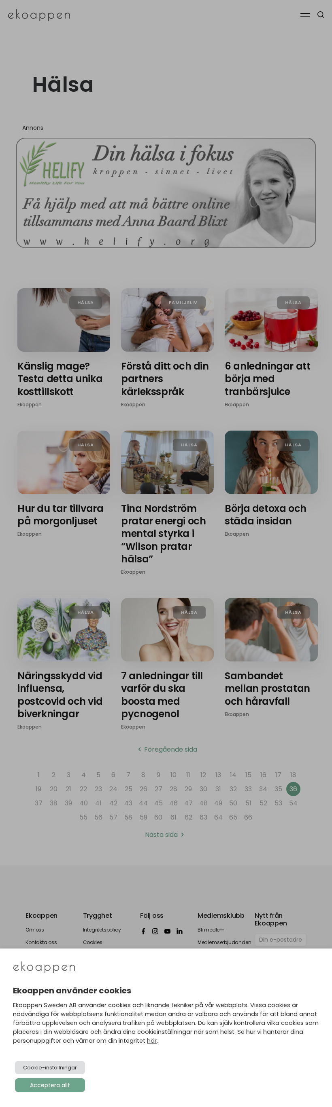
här (152, 1041)
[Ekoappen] (44, 968)
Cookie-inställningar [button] (50, 1067)
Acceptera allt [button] (50, 1085)
